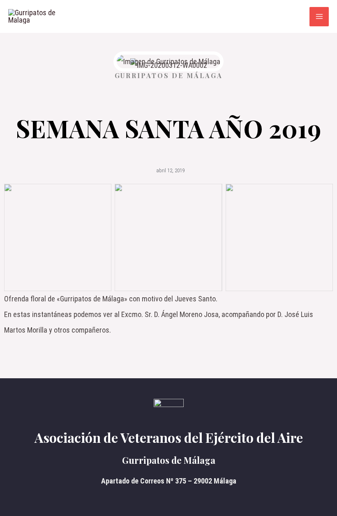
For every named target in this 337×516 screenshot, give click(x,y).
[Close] (328, 9)
